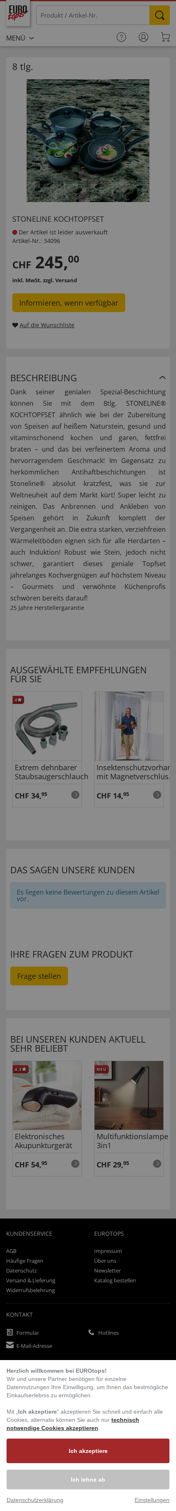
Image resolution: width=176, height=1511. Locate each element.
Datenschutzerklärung (35, 1500)
